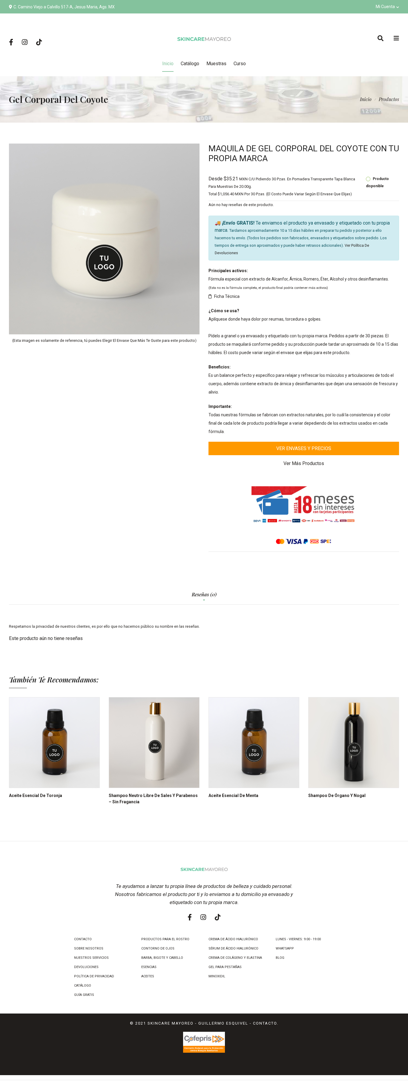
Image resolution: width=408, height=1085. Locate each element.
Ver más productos (303, 463)
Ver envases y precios (303, 448)
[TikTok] (217, 917)
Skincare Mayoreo (171, 1023)
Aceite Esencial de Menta (233, 795)
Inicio (366, 99)
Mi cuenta (385, 6)
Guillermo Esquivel (223, 1023)
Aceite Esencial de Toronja (35, 795)
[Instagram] (24, 42)
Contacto (265, 1023)
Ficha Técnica (227, 296)
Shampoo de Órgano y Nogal (337, 795)
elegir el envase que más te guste (131, 340)
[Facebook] (11, 42)
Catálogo (190, 63)
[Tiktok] (39, 42)
